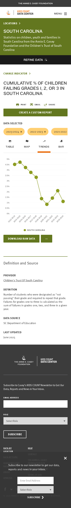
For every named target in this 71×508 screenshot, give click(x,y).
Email (37, 104)
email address (11, 397)
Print (23, 104)
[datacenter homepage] (25, 12)
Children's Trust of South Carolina (23, 280)
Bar (61, 146)
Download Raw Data (21, 238)
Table (10, 146)
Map (27, 146)
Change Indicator (15, 73)
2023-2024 (12, 131)
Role (5, 414)
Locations (10, 23)
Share (52, 104)
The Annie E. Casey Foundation (35, 3)
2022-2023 (36, 131)
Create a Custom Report (35, 112)
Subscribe (15, 434)
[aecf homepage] (8, 12)
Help (30, 448)
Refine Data (33, 60)
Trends (44, 146)
